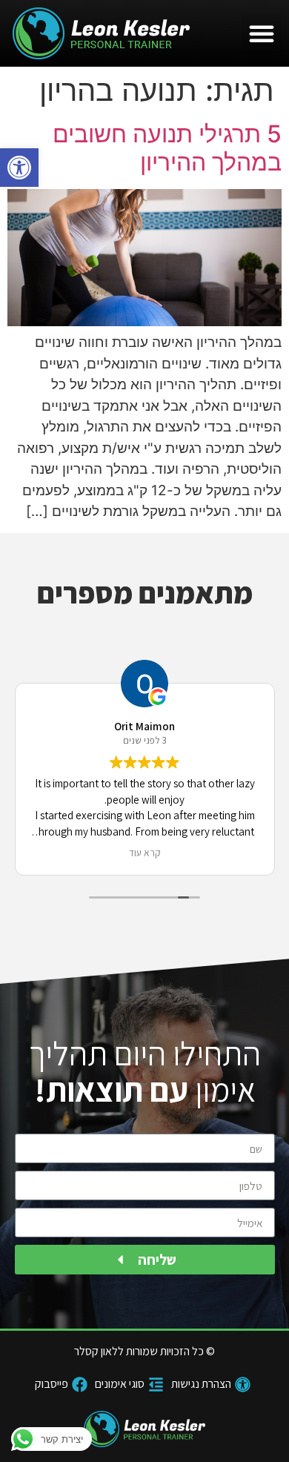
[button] (19, 167)
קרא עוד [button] (145, 852)
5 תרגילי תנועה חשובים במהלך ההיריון (167, 147)
